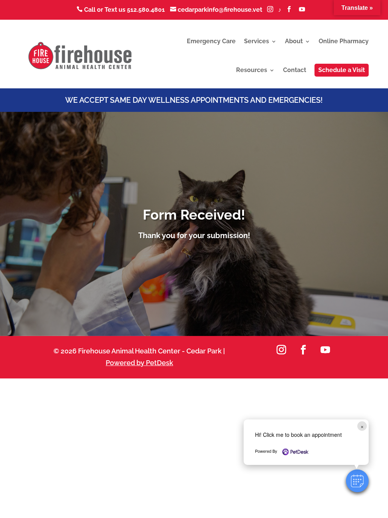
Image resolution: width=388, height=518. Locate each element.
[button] (357, 480)
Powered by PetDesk (139, 363)
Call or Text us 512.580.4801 (121, 9)
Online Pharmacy (344, 41)
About (294, 41)
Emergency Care (211, 41)
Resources (251, 70)
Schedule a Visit (341, 70)
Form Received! (194, 215)
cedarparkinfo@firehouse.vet (217, 9)
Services (256, 41)
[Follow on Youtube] (325, 350)
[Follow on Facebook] (303, 350)
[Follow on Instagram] (281, 350)
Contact (294, 70)
